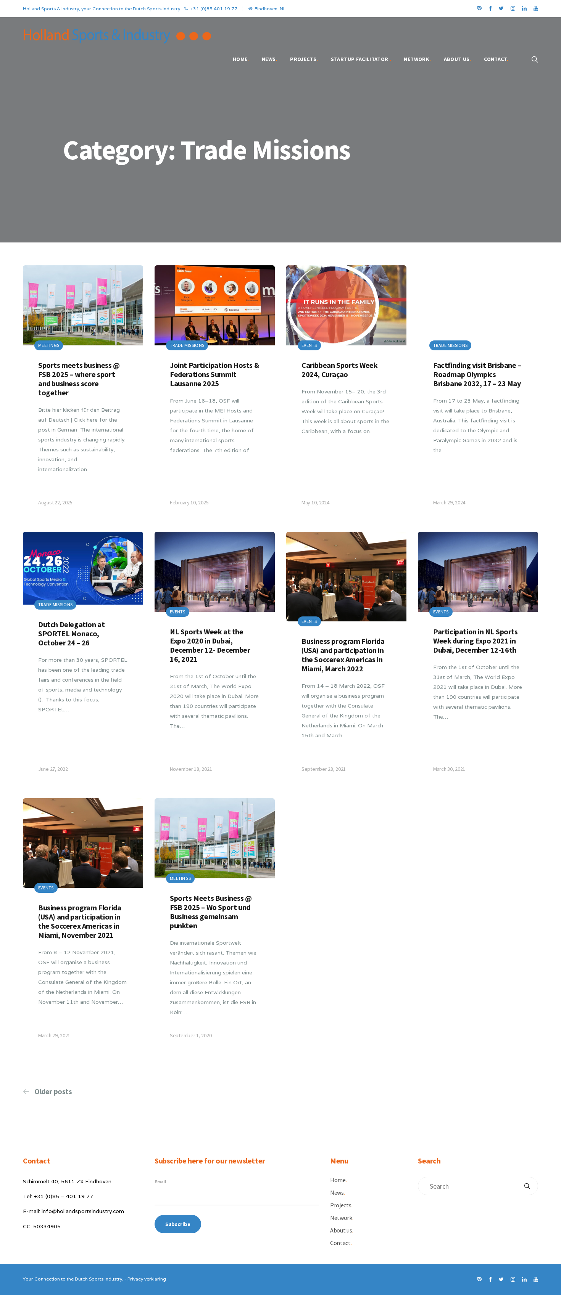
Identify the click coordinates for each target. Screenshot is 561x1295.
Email (160, 1181)
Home (241, 59)
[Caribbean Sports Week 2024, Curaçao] (346, 392)
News (269, 59)
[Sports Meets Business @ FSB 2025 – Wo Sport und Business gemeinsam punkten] (215, 925)
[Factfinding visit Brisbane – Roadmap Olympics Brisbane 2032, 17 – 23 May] (478, 392)
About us (457, 59)
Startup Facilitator (361, 59)
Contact (496, 59)
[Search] (527, 1186)
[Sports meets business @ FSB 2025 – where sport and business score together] (83, 392)
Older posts (53, 1091)
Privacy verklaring (146, 1279)
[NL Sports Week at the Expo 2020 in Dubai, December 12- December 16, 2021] (215, 659)
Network (417, 59)
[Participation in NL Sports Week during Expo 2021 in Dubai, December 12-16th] (478, 659)
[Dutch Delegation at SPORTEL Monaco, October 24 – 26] (83, 659)
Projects (304, 59)
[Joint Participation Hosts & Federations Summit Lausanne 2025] (215, 392)
